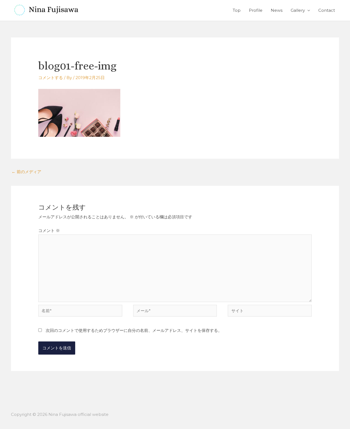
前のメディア (26, 171)
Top (237, 10)
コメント (49, 230)
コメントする (50, 77)
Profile (255, 10)
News (276, 10)
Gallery (298, 10)
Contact (326, 10)
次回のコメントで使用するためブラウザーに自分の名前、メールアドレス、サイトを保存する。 (134, 330)
